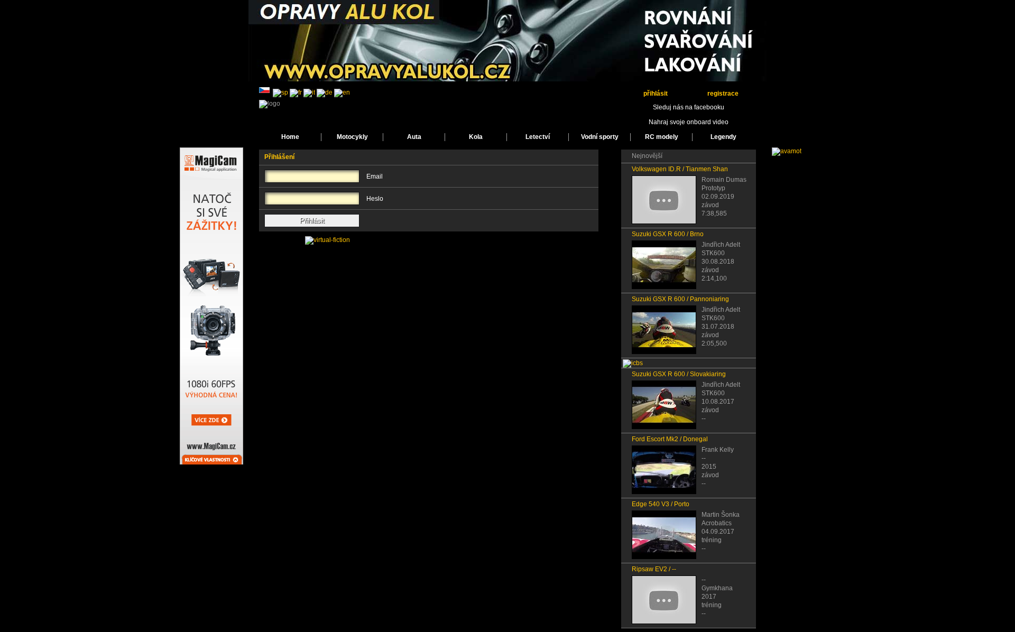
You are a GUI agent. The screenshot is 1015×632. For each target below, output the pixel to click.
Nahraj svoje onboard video (688, 122)
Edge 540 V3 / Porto (660, 504)
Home (290, 137)
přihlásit (655, 93)
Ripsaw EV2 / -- (654, 569)
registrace (723, 93)
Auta (414, 137)
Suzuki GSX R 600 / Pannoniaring (680, 299)
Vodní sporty (600, 137)
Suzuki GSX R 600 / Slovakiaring (679, 374)
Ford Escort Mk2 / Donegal (670, 439)
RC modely (661, 137)
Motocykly (352, 137)
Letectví (537, 137)
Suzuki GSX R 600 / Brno (668, 234)
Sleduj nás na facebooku (688, 107)
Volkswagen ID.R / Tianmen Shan (680, 169)
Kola (476, 137)
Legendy (723, 137)
